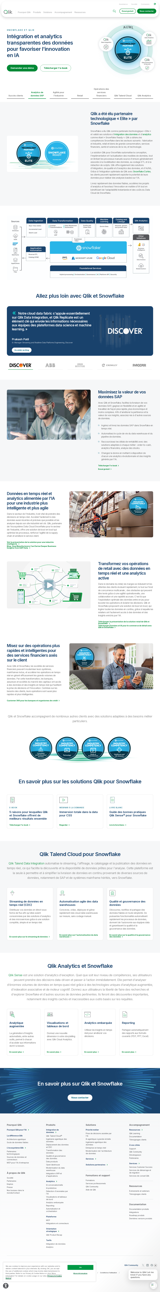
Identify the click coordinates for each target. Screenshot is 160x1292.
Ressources (80, 12)
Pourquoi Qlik (24, 12)
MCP (48, 1220)
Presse (10, 1187)
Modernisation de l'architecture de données (99, 1152)
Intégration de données (56, 1244)
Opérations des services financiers (101, 92)
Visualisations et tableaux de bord (56, 1198)
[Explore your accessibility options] (5, 1285)
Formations (90, 1180)
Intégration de (52, 1131)
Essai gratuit (127, 11)
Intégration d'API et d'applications (54, 1174)
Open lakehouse (53, 1165)
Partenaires (11, 1181)
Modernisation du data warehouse (55, 1169)
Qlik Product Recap (54, 1235)
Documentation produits (139, 1209)
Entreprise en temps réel (96, 1148)
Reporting (50, 1206)
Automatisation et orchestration (53, 1210)
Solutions (47, 12)
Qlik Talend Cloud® (54, 1136)
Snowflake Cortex (141, 171)
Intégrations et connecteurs (57, 1223)
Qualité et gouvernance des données (56, 1157)
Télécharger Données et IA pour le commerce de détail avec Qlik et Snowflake (125, 626)
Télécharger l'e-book (55, 68)
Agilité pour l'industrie (58, 94)
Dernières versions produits (140, 1218)
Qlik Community (92, 1187)
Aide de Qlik (91, 1190)
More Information (80, 1273)
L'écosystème (15, 1148)
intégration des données (126, 134)
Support (132, 1149)
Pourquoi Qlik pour (17, 1130)
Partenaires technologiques (13, 1152)
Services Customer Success (140, 1167)
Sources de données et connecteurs (16, 1158)
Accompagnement (63, 12)
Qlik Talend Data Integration (26, 863)
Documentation (135, 1136)
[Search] (114, 11)
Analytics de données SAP (37, 94)
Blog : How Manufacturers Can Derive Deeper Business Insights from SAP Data (31, 547)
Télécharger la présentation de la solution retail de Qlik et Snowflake (123, 622)
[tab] (20, 366)
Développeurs (135, 1155)
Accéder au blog (21, 350)
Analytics (49, 1247)
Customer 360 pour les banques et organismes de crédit (32, 700)
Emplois (10, 1184)
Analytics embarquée (55, 1202)
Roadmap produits (136, 1215)
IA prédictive (51, 1188)
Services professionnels (96, 1183)
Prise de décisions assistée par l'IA (99, 1134)
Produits (37, 12)
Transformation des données (54, 1151)
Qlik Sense (15, 975)
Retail (80, 95)
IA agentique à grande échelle (98, 1139)
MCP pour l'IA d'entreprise (18, 1163)
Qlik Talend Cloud (123, 95)
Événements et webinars (139, 1191)
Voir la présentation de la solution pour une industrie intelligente (30, 543)
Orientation (51, 1230)
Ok (80, 1267)
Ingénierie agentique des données (56, 1140)
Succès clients (15, 95)
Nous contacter (147, 11)
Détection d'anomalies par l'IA (57, 1192)
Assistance (123, 4)
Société (134, 4)
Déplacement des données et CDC (57, 1146)
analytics (146, 134)
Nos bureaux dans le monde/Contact (15, 1191)
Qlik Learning (134, 1133)
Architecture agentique (16, 1139)
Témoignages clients (137, 1140)
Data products (52, 1161)
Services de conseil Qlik (139, 1176)
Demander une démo (22, 68)
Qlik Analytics (144, 95)
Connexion (145, 4)
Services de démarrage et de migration (140, 1171)
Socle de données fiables (17, 1142)
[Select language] (154, 4)
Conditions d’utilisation (108, 1273)
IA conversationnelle (54, 1185)
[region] (49, 1272)
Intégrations (134, 1212)
